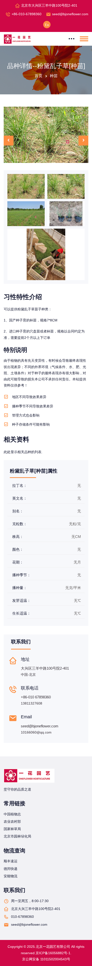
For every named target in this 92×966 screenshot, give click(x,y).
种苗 (54, 76)
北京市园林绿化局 (17, 836)
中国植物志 (12, 814)
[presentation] (8, 140)
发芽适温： (21, 600)
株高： (17, 536)
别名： (17, 511)
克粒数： (19, 524)
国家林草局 (12, 829)
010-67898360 (22, 917)
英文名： (19, 498)
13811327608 (31, 703)
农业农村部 (12, 821)
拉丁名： (19, 485)
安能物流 (10, 876)
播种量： (19, 588)
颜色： (17, 549)
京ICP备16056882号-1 (53, 953)
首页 (38, 76)
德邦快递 (10, 869)
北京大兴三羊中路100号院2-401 (35, 909)
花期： (17, 562)
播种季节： (21, 575)
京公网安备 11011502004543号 (46, 959)
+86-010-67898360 (26, 14)
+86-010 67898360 (36, 697)
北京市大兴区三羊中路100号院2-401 (49, 5)
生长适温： (21, 613)
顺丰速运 (10, 861)
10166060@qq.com (36, 732)
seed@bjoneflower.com (70, 14)
